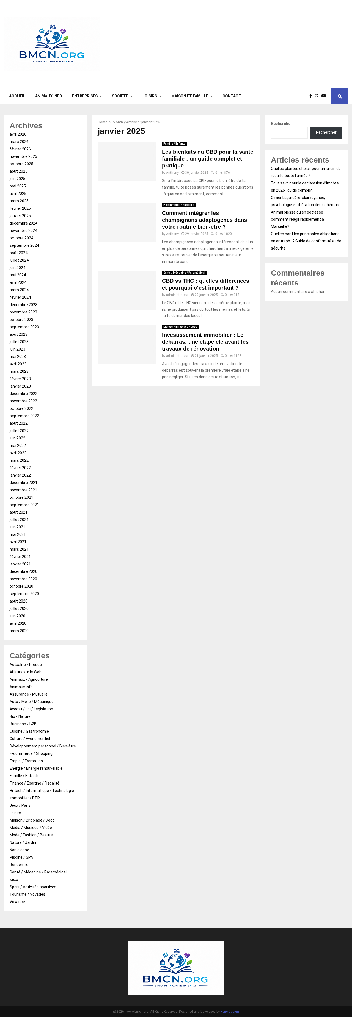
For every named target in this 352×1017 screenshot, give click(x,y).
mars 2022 (19, 460)
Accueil (17, 96)
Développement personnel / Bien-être (43, 746)
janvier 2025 (20, 216)
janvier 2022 (20, 475)
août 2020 (19, 601)
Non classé (19, 850)
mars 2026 (19, 141)
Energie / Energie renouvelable (36, 768)
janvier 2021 (20, 564)
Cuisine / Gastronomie (29, 731)
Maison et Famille (189, 96)
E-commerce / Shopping (178, 204)
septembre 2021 (24, 505)
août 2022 (19, 423)
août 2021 (19, 512)
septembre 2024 (24, 245)
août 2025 (19, 171)
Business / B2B (23, 724)
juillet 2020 (19, 608)
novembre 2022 (23, 401)
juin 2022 (17, 438)
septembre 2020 (24, 594)
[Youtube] (325, 96)
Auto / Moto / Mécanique (32, 701)
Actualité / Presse (26, 664)
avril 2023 (18, 364)
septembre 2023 (24, 327)
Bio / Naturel (20, 716)
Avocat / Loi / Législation (31, 709)
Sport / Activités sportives (33, 887)
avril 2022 (18, 453)
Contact (231, 96)
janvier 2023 (20, 386)
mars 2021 (19, 549)
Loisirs (149, 96)
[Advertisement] (248, 43)
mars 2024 (19, 290)
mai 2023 (18, 356)
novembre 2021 (23, 490)
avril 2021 (18, 542)
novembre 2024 (23, 230)
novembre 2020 (23, 579)
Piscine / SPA (21, 857)
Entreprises (85, 96)
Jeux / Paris (20, 805)
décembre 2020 (23, 571)
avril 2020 (18, 623)
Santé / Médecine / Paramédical (184, 272)
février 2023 (20, 379)
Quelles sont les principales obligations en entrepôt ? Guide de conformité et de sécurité (306, 241)
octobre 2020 (21, 586)
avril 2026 (18, 134)
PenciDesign (230, 1011)
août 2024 (19, 253)
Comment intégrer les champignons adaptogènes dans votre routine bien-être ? (204, 220)
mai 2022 (18, 445)
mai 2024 (18, 275)
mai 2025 (18, 186)
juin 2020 (17, 616)
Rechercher (281, 123)
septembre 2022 (24, 416)
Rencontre (19, 864)
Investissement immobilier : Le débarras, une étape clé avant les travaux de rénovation (205, 342)
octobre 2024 (21, 238)
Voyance (17, 902)
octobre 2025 (21, 164)
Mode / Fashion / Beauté (31, 835)
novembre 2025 (23, 156)
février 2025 (20, 208)
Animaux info (48, 96)
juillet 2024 (19, 260)
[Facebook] (312, 96)
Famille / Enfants (174, 143)
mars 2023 (19, 371)
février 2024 (20, 297)
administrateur (177, 295)
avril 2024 (18, 282)
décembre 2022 (23, 393)
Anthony (172, 173)
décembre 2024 (23, 223)
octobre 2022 (21, 408)
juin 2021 (17, 527)
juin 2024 (17, 267)
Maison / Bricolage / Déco (180, 326)
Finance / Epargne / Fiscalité (34, 783)
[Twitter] (318, 96)
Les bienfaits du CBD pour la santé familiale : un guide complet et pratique (207, 159)
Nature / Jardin (23, 842)
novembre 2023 (23, 312)
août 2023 (19, 334)
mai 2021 (18, 534)
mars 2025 (19, 201)
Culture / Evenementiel (30, 738)
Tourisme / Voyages (27, 894)
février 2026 (20, 149)
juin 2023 (17, 349)
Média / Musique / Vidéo (31, 827)
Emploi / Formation (26, 761)
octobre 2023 (21, 319)
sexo (14, 879)
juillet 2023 (19, 342)
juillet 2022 (19, 430)
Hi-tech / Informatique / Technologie (42, 790)
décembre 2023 (23, 304)
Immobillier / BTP (25, 798)
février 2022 (20, 468)
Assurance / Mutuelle (29, 694)
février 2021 (20, 556)
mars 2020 (19, 631)
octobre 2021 (21, 497)
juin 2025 (17, 178)
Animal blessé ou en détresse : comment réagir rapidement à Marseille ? (298, 219)
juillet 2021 (19, 519)
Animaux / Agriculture (29, 679)
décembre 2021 (23, 482)
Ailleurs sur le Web (26, 672)
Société (120, 96)
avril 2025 (18, 193)
